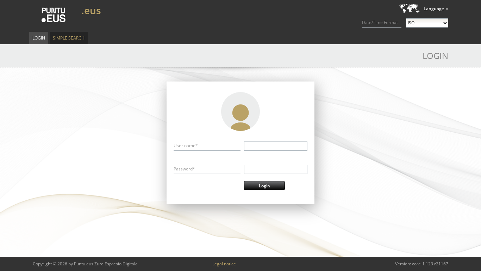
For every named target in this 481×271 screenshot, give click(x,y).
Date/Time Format (380, 22)
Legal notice (224, 264)
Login (38, 38)
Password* (184, 169)
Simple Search (69, 38)
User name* (186, 146)
